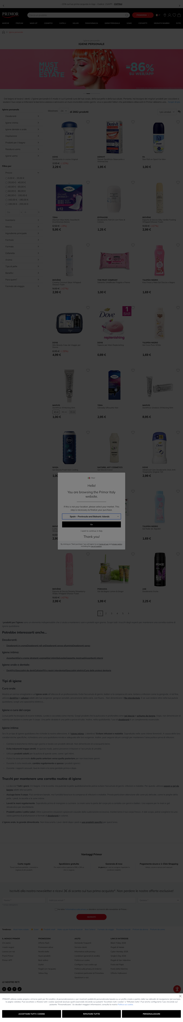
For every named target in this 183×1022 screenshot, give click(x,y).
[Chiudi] (180, 996)
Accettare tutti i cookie (31, 1014)
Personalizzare (151, 1014)
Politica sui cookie (125, 1004)
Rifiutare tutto (91, 1014)
